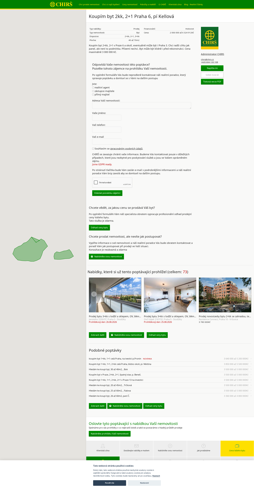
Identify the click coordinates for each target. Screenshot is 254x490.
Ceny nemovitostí (129, 4)
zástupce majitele (104, 91)
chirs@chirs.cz (207, 59)
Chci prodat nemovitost (89, 4)
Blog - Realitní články (193, 4)
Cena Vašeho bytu (237, 450)
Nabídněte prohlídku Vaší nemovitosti (110, 433)
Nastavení (144, 483)
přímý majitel (102, 94)
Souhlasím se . (118, 148)
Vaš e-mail (98, 136)
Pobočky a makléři (148, 4)
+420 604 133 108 (209, 62)
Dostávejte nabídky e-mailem (136, 450)
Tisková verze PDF (212, 81)
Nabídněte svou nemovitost (108, 256)
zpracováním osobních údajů (126, 148)
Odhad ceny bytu (99, 227)
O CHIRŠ (162, 4)
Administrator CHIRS (212, 54)
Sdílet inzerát (212, 74)
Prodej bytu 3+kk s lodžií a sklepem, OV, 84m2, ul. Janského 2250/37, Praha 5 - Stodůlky (138, 316)
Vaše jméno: (99, 113)
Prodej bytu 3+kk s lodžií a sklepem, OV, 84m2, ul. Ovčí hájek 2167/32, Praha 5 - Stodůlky (193, 316)
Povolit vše (109, 483)
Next (136, 294)
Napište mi (212, 68)
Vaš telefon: (98, 124)
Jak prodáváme (203, 450)
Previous (94, 294)
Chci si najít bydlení (111, 4)
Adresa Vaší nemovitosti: (106, 100)
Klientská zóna (175, 4)
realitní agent (102, 87)
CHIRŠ (61, 4)
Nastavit (156, 476)
